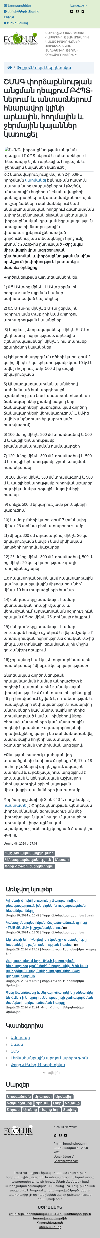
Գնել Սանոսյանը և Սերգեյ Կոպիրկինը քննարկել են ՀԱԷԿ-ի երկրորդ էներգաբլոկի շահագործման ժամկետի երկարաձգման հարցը (49, 997)
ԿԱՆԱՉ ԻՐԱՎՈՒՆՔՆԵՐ (62, 41)
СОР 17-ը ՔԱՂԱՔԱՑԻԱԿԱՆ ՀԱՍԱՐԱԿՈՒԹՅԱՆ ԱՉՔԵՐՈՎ (67, 35)
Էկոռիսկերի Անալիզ (23, 11)
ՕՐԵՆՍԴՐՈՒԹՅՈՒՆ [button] (59, 55)
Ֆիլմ (10, 17)
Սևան (17, 1044)
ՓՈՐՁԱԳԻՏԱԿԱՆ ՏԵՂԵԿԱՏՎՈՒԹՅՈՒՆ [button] (60, 48)
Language (77, 5)
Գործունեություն (50, 1222)
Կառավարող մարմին (50, 1218)
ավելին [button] (53, 1073)
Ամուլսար (20, 1038)
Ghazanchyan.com (66, 1161)
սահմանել (35, 180)
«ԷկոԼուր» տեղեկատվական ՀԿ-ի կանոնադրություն (50, 1214)
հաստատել (15, 805)
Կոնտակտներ (50, 1227)
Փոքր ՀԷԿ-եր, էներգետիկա (44, 68)
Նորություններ (19, 5)
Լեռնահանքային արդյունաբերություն (49, 1058)
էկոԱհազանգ (17, 23)
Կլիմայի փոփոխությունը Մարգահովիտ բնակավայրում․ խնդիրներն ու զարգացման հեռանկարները (46, 905)
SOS (15, 1051)
